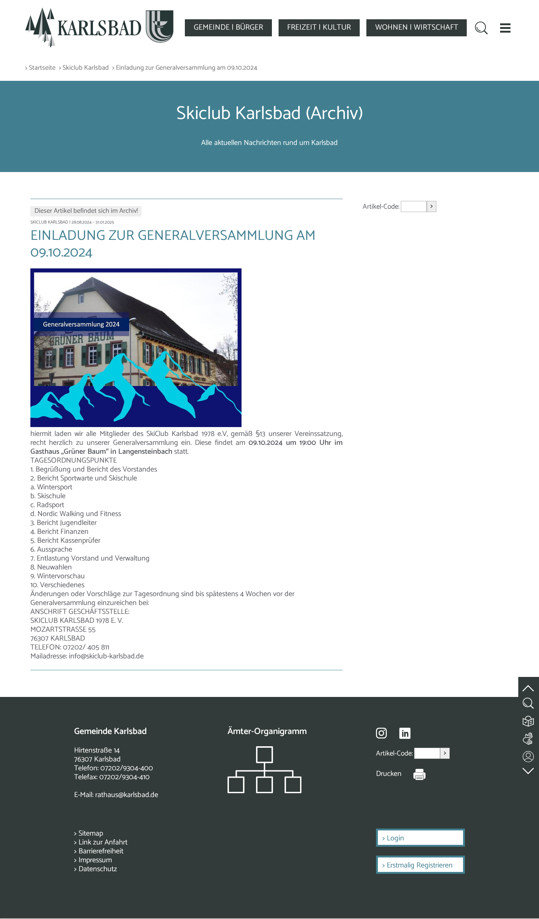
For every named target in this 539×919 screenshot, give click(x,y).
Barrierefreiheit (101, 851)
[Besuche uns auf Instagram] (381, 733)
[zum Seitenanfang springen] (528, 684)
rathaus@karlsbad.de (126, 795)
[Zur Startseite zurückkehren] (99, 12)
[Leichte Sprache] (528, 719)
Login (395, 838)
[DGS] (528, 737)
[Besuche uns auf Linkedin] (404, 733)
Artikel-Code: (382, 206)
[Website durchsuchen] (481, 29)
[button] (505, 27)
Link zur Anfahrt (103, 842)
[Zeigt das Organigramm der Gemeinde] (264, 791)
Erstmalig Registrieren (420, 865)
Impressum (95, 860)
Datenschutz (98, 869)
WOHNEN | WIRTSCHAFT (416, 27)
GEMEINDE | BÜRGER (228, 27)
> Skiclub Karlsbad (84, 68)
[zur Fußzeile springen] (528, 769)
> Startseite (40, 68)
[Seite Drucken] (414, 774)
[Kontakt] (528, 755)
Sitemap (91, 833)
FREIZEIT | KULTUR (319, 27)
